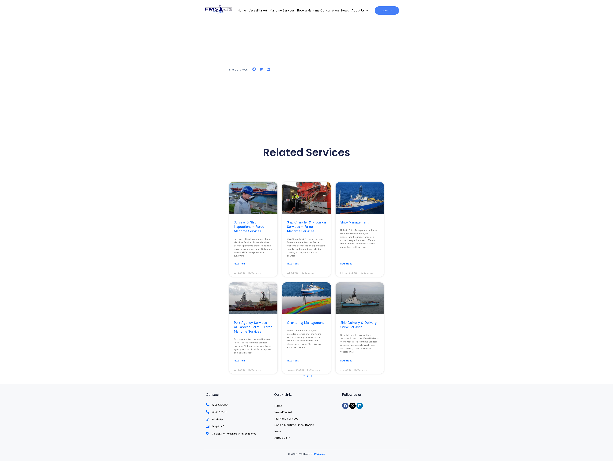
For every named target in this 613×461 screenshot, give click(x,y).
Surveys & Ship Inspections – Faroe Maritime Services (249, 226)
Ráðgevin (319, 454)
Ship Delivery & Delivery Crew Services (358, 324)
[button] (359, 10)
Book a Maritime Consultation (318, 10)
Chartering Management (305, 322)
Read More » (240, 264)
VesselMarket (258, 10)
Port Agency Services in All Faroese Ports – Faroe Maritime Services (253, 327)
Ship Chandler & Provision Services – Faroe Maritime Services (306, 226)
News (345, 10)
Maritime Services (282, 10)
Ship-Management (354, 222)
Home (242, 10)
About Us (358, 10)
